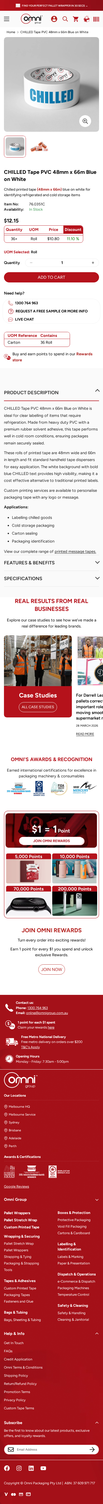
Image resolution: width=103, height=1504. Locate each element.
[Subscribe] (92, 1450)
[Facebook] (7, 1468)
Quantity (12, 262)
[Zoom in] (85, 121)
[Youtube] (43, 1468)
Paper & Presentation (74, 1263)
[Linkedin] (31, 1468)
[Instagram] (19, 1468)
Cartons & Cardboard (74, 1233)
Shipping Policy (16, 1376)
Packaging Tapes (17, 1295)
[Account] (54, 19)
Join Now (51, 969)
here (51, 1027)
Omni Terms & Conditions (23, 1367)
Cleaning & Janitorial (73, 1319)
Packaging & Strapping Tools (21, 1266)
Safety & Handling (72, 1313)
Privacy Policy (15, 1400)
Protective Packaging (74, 1220)
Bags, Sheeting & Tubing (22, 1320)
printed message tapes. (75, 551)
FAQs (8, 1351)
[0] (75, 19)
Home (11, 32)
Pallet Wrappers (17, 1213)
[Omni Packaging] (32, 19)
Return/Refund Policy (20, 1384)
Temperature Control (73, 1295)
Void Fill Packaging (72, 1226)
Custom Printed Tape (21, 1227)
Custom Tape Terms (19, 1408)
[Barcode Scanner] (95, 19)
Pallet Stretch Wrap (20, 1220)
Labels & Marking (70, 1257)
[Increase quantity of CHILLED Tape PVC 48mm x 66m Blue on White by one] (93, 263)
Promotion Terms (17, 1392)
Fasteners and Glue (18, 1301)
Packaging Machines (73, 1288)
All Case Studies (38, 707)
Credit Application (18, 1359)
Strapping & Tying (17, 1257)
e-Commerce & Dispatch (76, 1281)
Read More (85, 734)
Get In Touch (14, 1343)
